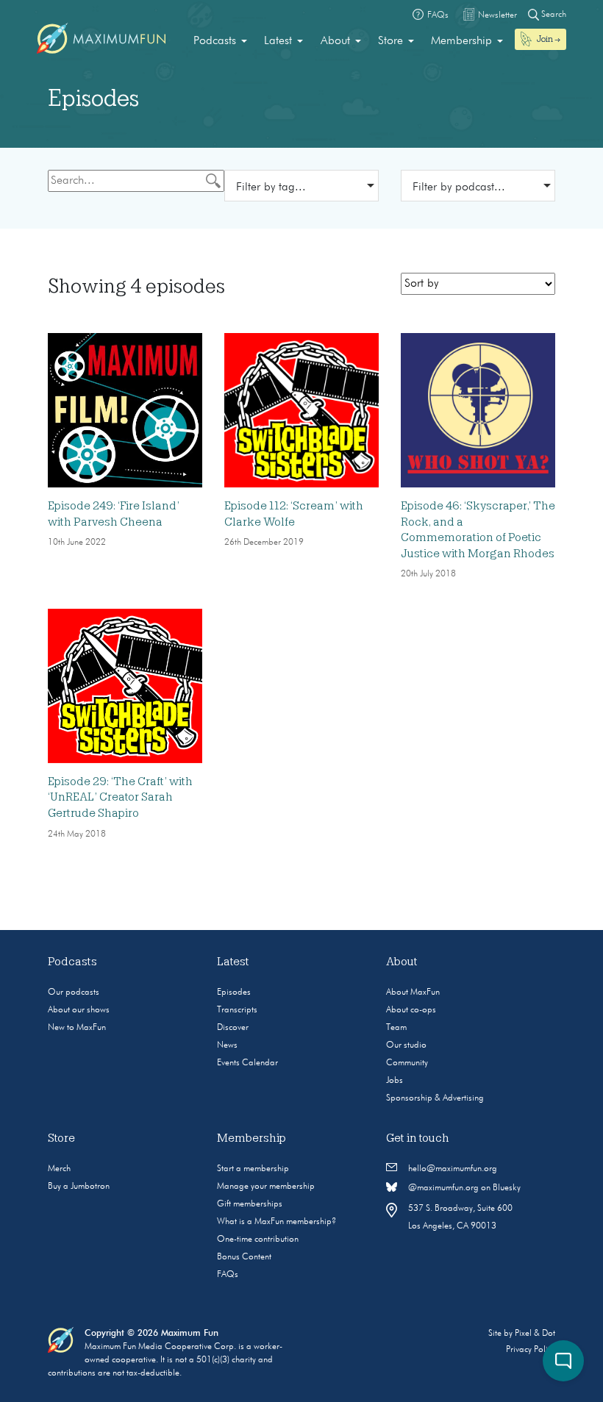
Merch (59, 1169)
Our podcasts (73, 992)
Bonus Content (244, 1257)
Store (390, 41)
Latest (278, 41)
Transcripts (237, 1010)
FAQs (227, 1274)
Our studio (406, 1045)
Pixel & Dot (535, 1333)
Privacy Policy (530, 1349)
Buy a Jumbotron (79, 1186)
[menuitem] (220, 41)
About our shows (79, 1010)
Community (407, 1063)
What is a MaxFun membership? (276, 1221)
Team (396, 1027)
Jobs (394, 1080)
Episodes (234, 992)
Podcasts (214, 41)
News (227, 1045)
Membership (461, 41)
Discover (233, 1027)
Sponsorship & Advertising (435, 1098)
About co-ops (411, 1010)
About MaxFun (413, 992)
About (335, 41)
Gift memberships (249, 1204)
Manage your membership (266, 1186)
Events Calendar (247, 1063)
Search (552, 14)
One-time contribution (258, 1239)
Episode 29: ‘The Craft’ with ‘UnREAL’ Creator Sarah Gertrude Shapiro (120, 797)
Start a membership (253, 1169)
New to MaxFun (77, 1027)
